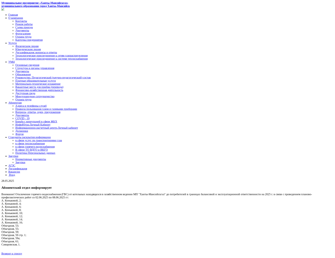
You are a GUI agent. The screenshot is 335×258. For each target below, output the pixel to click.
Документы (22, 30)
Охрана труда (23, 36)
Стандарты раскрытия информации (29, 137)
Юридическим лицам (28, 49)
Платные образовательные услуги (35, 80)
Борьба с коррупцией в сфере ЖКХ (36, 121)
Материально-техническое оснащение (38, 83)
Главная (13, 14)
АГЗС (11, 165)
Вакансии (14, 171)
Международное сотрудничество (34, 96)
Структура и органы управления (34, 68)
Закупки (13, 156)
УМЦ (11, 61)
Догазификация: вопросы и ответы (36, 52)
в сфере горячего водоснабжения (35, 146)
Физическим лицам (27, 46)
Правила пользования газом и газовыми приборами (46, 108)
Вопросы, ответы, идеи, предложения (37, 112)
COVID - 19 (22, 118)
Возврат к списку (11, 253)
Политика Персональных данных (35, 152)
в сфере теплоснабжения (30, 143)
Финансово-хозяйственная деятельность (39, 90)
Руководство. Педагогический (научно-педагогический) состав (53, 77)
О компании (15, 17)
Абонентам (15, 102)
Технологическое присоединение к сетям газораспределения (51, 55)
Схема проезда (24, 27)
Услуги (12, 43)
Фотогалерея (23, 33)
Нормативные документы (30, 159)
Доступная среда (25, 93)
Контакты (21, 21)
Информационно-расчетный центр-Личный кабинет (46, 127)
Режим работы (24, 24)
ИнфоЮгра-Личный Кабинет (32, 124)
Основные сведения (27, 64)
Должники (21, 130)
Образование (23, 74)
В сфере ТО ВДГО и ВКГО (31, 149)
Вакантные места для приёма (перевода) (39, 86)
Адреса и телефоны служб (31, 105)
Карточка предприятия (29, 39)
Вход (11, 174)
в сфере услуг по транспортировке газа (38, 140)
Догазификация (17, 168)
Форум (19, 134)
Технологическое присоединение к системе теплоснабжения (51, 58)
